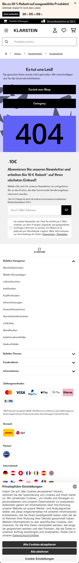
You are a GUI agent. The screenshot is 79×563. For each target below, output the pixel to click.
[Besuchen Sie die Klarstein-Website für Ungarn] (20, 482)
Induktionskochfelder (14, 337)
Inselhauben (9, 288)
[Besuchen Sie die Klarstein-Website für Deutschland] (5, 473)
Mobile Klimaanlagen (14, 274)
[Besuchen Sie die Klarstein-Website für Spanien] (43, 473)
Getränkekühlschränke (15, 316)
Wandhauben (10, 330)
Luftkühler (8, 323)
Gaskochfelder (11, 344)
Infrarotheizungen (12, 302)
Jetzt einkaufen (11, 14)
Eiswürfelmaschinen (14, 309)
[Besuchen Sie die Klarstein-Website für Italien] (36, 473)
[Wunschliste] (64, 30)
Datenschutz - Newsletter (54, 234)
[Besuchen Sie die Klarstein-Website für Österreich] (13, 473)
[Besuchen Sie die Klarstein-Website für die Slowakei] (5, 482)
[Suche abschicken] (6, 41)
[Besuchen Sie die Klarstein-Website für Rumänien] (43, 482)
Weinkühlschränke (13, 267)
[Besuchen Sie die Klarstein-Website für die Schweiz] (20, 473)
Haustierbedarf (35, 53)
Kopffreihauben (11, 295)
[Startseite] (9, 53)
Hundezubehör (56, 53)
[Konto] (55, 30)
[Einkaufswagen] (73, 30)
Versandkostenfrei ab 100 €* (61, 21)
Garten (17, 53)
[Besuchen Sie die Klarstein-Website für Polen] (28, 482)
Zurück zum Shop (39, 89)
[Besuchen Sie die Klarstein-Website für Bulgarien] (51, 482)
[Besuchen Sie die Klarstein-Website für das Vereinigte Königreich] (51, 473)
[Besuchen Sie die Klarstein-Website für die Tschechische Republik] (13, 482)
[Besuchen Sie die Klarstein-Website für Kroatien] (36, 482)
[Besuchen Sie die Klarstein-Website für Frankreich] (28, 473)
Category (39, 103)
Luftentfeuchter (11, 281)
